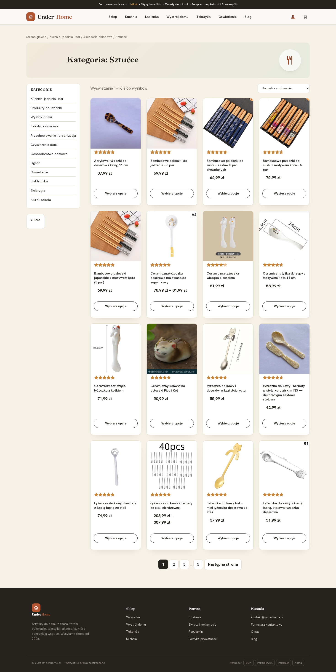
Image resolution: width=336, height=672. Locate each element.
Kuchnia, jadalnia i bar (65, 37)
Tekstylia (132, 631)
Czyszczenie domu (45, 144)
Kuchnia (131, 639)
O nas (255, 631)
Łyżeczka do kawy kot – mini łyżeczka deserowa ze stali (227, 507)
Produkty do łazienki (46, 108)
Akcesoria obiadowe (97, 37)
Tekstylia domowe (44, 126)
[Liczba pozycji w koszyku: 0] (305, 16)
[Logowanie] (292, 16)
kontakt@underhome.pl (267, 617)
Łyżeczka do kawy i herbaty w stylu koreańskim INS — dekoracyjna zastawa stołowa (284, 392)
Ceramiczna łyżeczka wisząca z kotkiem (223, 275)
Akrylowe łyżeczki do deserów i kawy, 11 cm (111, 162)
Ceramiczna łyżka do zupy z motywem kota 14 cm (284, 275)
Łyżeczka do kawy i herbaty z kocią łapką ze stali (115, 505)
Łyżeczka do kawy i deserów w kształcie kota (226, 388)
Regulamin (196, 631)
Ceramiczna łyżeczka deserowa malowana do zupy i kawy (168, 277)
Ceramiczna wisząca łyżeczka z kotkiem (109, 388)
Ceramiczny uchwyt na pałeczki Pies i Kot (167, 388)
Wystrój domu (41, 117)
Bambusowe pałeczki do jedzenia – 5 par (168, 162)
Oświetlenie (39, 172)
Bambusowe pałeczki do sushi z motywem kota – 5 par (282, 165)
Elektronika (39, 181)
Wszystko (133, 617)
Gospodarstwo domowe (49, 154)
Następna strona (223, 564)
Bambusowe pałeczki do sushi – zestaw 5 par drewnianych (225, 165)
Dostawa (195, 617)
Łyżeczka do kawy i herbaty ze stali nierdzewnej (171, 505)
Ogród (35, 163)
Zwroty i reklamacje (202, 624)
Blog (254, 639)
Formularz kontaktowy (266, 624)
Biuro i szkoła (41, 199)
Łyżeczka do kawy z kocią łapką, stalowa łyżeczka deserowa (282, 507)
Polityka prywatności (203, 639)
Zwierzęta (38, 190)
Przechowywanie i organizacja (53, 135)
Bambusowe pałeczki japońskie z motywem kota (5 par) (114, 277)
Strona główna (36, 37)
